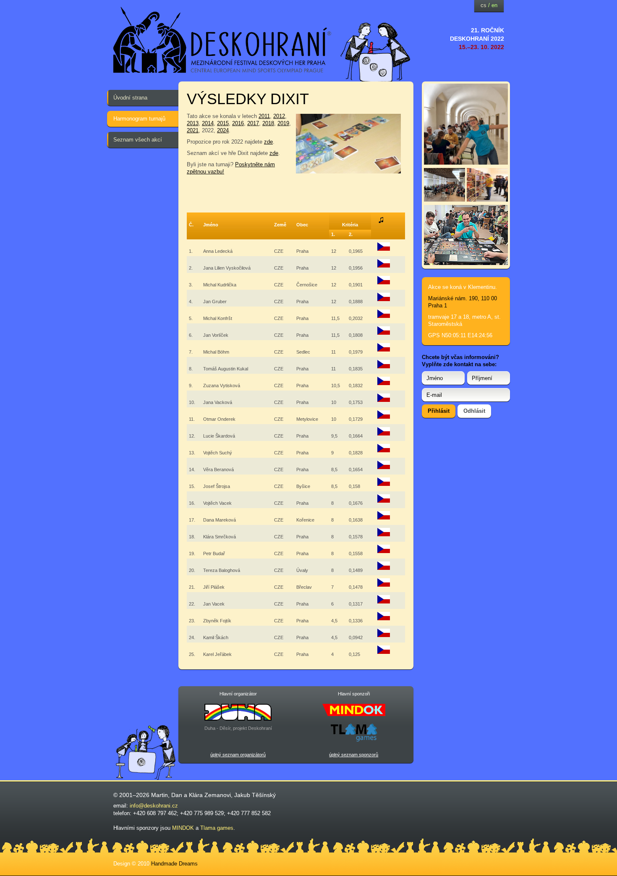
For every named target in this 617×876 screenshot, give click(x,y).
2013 (193, 123)
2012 (279, 116)
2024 (223, 130)
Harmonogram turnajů (139, 118)
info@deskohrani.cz (154, 806)
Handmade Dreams (174, 863)
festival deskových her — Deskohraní (222, 40)
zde (268, 142)
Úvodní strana (130, 97)
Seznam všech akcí (137, 139)
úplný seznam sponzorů (353, 754)
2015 (223, 123)
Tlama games (216, 828)
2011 (264, 116)
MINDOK (183, 828)
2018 (268, 123)
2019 (283, 123)
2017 (253, 123)
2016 (238, 123)
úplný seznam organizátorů (238, 754)
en (494, 5)
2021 (193, 130)
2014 (208, 123)
